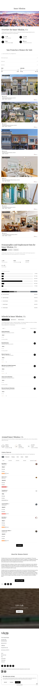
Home (2, 653)
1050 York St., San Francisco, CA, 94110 (7, 355)
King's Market (4, 463)
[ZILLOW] (10, 666)
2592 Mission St (4, 531)
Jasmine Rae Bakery (5, 503)
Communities (3, 658)
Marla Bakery (4, 517)
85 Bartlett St (4, 518)
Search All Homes (19, 580)
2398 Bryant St (4, 464)
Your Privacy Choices (19, 684)
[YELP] (13, 666)
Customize (11, 682)
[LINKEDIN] (8, 666)
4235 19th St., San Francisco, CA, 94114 (7, 366)
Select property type (4, 57)
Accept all (17, 682)
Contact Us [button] (19, 611)
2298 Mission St (4, 491)
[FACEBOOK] (2, 666)
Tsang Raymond (4, 490)
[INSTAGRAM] (5, 666)
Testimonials (3, 660)
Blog (2, 656)
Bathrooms (3, 61)
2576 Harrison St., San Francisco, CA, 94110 (8, 389)
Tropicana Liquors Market (6, 530)
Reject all (5, 682)
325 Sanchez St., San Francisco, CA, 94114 (8, 332)
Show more (19, 545)
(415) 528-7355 (3, 639)
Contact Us (3, 661)
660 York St (3, 478)
